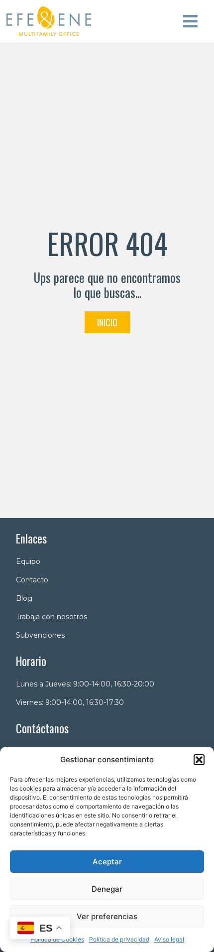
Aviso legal (169, 939)
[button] (199, 760)
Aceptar (107, 861)
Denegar (107, 889)
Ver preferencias (107, 916)
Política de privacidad (119, 939)
